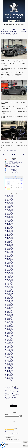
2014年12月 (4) (9, 370)
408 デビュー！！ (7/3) (11, 165)
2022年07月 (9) (9, 263)
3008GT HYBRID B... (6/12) (12, 168)
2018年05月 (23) (9, 333)
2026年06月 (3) (9, 198)
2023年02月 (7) (9, 254)
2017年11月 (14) (9, 342)
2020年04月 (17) (9, 301)
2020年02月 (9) (9, 304)
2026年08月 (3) (9, 195)
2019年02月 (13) (9, 321)
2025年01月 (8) (9, 221)
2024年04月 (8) (9, 234)
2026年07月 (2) (9, 196)
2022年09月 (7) (9, 261)
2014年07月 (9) (9, 377)
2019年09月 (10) (9, 311)
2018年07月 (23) (9, 331)
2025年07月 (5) (9, 213)
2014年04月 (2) (9, 380)
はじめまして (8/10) (11, 159)
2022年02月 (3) (9, 270)
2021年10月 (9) (9, 276)
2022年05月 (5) (9, 266)
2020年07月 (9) (9, 297)
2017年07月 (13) (9, 347)
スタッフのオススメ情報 (11, 150)
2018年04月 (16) (9, 335)
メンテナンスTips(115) (10, 393)
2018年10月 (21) (9, 326)
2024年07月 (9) (9, 230)
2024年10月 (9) (9, 226)
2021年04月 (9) (9, 284)
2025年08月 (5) (9, 212)
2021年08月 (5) (9, 279)
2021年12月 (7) (9, 273)
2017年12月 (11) (9, 340)
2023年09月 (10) (9, 244)
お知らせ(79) (8, 390)
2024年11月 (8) (8, 224)
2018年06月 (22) (9, 332)
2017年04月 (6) (9, 352)
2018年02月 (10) (9, 338)
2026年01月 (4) (9, 205)
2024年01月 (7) (9, 238)
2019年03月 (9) (9, 319)
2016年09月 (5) (9, 359)
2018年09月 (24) (9, 328)
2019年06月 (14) (9, 315)
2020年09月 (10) (9, 294)
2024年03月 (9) (9, 235)
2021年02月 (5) (9, 287)
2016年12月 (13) (9, 357)
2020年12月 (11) (9, 290)
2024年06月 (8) (9, 231)
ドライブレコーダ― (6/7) (12, 169)
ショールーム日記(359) (10, 387)
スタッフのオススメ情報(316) (12, 388)
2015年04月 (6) (9, 364)
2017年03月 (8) (9, 353)
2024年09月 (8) (9, 227)
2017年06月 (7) (9, 349)
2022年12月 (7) (9, 256)
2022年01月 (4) (9, 272)
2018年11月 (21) (9, 325)
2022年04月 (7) (9, 268)
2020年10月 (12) (9, 293)
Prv (3, 29)
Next (24, 29)
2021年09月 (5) (9, 277)
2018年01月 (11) (9, 339)
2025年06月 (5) (9, 214)
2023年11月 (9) (8, 241)
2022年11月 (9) (8, 258)
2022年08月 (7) (9, 262)
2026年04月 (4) (9, 200)
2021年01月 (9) (9, 289)
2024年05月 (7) (9, 233)
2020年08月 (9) (9, 296)
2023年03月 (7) (9, 252)
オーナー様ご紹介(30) (10, 397)
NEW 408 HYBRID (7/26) (12, 163)
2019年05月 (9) (9, 317)
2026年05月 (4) (9, 199)
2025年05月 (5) (9, 216)
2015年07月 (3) (9, 360)
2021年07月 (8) (9, 280)
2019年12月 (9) (9, 307)
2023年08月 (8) (9, 245)
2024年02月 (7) (9, 237)
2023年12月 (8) (9, 240)
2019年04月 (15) (9, 318)
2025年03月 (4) (9, 219)
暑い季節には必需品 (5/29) (12, 171)
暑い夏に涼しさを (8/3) (11, 161)
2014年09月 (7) (9, 374)
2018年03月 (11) (9, 336)
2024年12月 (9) (9, 223)
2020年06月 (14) (9, 298)
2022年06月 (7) (9, 265)
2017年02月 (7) (9, 354)
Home (13, 29)
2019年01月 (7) (9, 322)
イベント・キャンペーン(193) (12, 391)
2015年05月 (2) (9, 363)
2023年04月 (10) (9, 251)
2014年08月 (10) (9, 375)
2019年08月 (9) (9, 312)
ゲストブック (8, 431)
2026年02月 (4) (9, 203)
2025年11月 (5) (8, 207)
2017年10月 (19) (9, 343)
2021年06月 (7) (9, 282)
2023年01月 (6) (9, 255)
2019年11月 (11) (9, 308)
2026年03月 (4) (9, 202)
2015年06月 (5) (9, 361)
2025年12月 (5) (9, 206)
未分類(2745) (8, 398)
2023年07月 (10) (9, 247)
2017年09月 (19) (9, 345)
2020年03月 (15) (9, 303)
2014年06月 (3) (9, 378)
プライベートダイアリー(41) (12, 394)
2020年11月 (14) (9, 291)
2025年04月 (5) (9, 217)
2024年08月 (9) (9, 228)
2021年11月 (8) (8, 275)
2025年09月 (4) (9, 210)
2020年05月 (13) (9, 300)
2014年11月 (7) (8, 371)
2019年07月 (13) (9, 314)
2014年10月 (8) (9, 373)
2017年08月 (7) (9, 346)
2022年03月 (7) (9, 269)
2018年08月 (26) (9, 329)
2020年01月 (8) (9, 305)
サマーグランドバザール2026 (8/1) (14, 162)
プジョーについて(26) (10, 395)
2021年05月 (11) (9, 283)
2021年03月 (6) (9, 286)
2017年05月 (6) (9, 350)
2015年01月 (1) (9, 368)
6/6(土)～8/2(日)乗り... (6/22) (13, 166)
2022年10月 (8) (9, 259)
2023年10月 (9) (9, 242)
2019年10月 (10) (9, 310)
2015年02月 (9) (9, 367)
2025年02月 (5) (9, 220)
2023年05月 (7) (9, 249)
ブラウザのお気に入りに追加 (12, 433)
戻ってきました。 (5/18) (12, 172)
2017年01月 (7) (9, 356)
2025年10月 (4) (9, 209)
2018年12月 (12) (9, 324)
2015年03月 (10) (9, 366)
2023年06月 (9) (9, 248)
